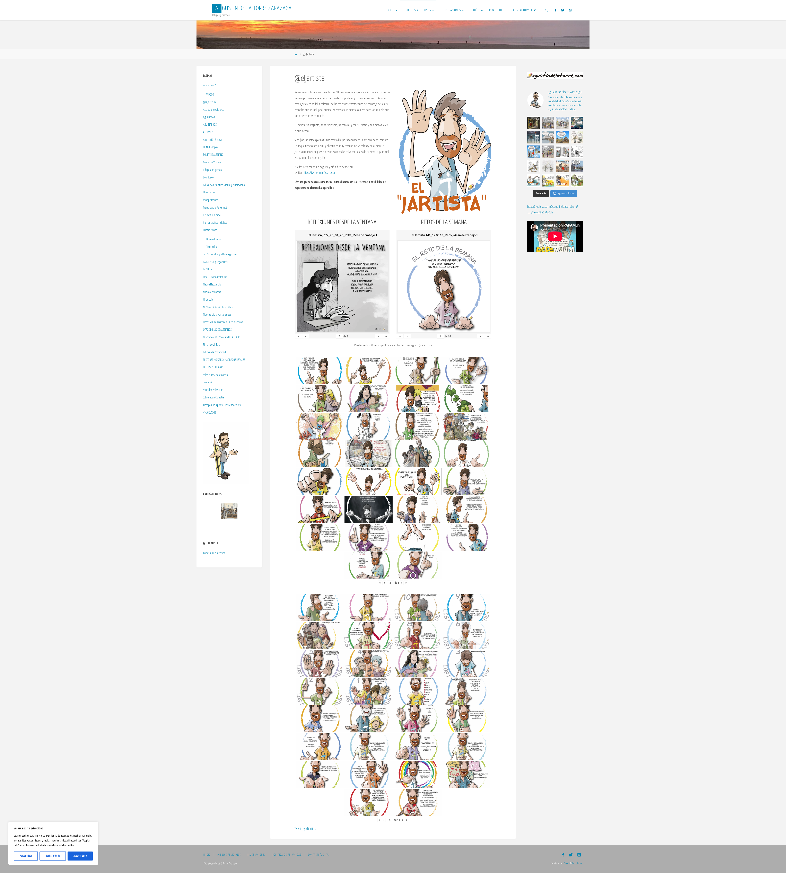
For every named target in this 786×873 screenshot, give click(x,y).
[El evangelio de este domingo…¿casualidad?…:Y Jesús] (548, 137)
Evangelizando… (211, 200)
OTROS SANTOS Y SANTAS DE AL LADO (222, 337)
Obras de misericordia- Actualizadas (223, 322)
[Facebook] (556, 10)
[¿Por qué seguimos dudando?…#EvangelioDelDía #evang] (533, 137)
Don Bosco (208, 177)
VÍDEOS (210, 94)
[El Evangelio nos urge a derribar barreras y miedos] (548, 123)
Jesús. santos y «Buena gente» (220, 254)
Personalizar (26, 856)
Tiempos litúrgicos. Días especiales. (222, 405)
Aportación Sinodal (212, 139)
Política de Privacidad (214, 352)
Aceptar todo (80, 856)
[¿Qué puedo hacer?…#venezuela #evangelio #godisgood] (577, 152)
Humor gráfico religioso (215, 222)
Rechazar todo (53, 856)
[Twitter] (562, 10)
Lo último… (209, 269)
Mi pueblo (208, 299)
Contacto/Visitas (212, 162)
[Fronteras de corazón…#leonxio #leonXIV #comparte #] (533, 180)
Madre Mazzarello (212, 284)
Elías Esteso (209, 192)
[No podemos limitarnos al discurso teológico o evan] (577, 123)
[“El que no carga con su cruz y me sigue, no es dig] (533, 166)
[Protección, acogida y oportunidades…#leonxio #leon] (577, 180)
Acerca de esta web (213, 109)
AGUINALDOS (210, 124)
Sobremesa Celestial (214, 397)
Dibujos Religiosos (212, 169)
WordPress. (577, 863)
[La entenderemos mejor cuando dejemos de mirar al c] (562, 123)
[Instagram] (570, 10)
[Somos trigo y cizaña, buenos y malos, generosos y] (577, 137)
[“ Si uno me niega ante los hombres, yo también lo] (548, 166)
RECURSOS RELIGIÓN (213, 367)
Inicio (207, 855)
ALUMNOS (208, 132)
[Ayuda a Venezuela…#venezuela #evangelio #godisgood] (562, 152)
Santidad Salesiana (213, 389)
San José (207, 382)
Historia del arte (211, 215)
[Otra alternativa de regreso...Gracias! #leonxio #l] (577, 166)
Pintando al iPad (211, 344)
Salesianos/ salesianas (215, 375)
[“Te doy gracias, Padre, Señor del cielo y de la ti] (533, 152)
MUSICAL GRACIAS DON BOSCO (218, 307)
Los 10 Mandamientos (215, 277)
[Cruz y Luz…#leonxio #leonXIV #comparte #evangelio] (548, 180)
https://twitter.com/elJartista (319, 172)
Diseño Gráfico (213, 239)
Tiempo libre (212, 246)
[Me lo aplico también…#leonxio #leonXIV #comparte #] (562, 180)
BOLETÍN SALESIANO (213, 154)
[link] (546, 10)
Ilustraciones (210, 230)
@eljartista (209, 102)
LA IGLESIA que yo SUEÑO (216, 262)
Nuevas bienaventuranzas (217, 314)
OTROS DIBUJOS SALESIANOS (217, 329)
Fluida (566, 863)
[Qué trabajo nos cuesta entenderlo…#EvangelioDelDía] (562, 137)
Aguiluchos (209, 117)
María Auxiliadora (212, 292)
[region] (53, 843)
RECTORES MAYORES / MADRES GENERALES (224, 359)
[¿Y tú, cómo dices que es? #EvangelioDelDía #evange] (533, 123)
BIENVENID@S (210, 147)
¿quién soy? (209, 85)
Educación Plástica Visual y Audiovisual (224, 185)
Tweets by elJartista (305, 828)
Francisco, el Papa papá (215, 207)
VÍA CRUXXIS (209, 412)
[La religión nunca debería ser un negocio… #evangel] (562, 166)
